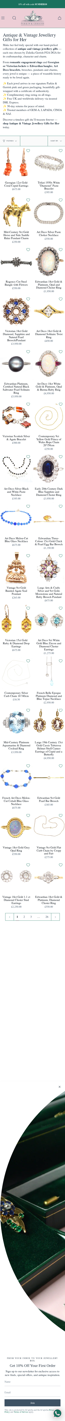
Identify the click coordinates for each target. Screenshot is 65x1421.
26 (47, 916)
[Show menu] (3, 18)
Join (33, 1403)
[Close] (59, 1087)
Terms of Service (21, 1412)
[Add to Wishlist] (28, 150)
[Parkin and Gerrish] (32, 18)
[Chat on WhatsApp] (57, 1413)
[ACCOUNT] (40, 18)
